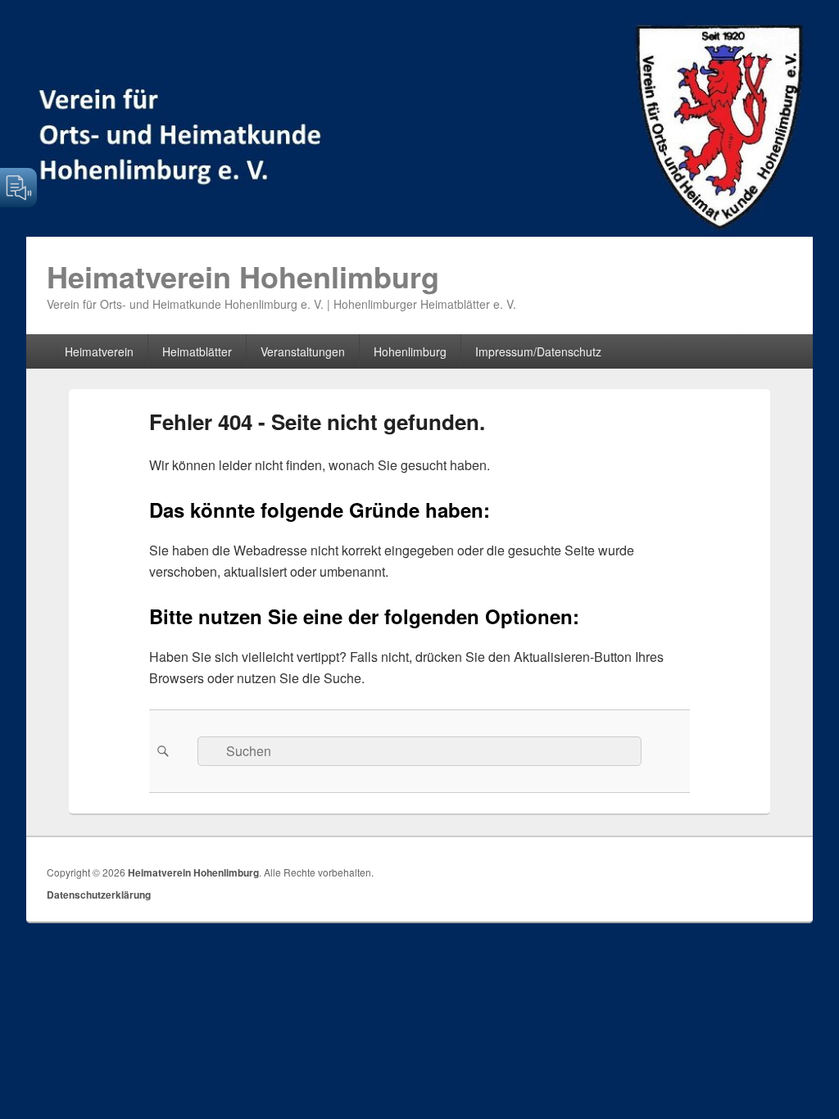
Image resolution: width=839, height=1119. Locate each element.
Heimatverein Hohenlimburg (243, 276)
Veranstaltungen (303, 351)
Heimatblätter (197, 351)
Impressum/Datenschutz (538, 351)
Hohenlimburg (410, 351)
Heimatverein (99, 351)
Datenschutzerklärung (99, 894)
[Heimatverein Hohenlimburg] (419, 231)
